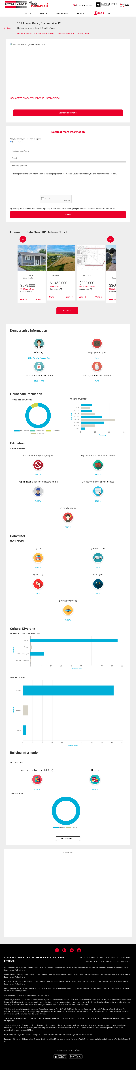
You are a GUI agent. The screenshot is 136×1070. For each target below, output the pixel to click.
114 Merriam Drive (27, 289)
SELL (42, 13)
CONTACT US (83, 957)
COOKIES (116, 962)
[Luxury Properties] (106, 5)
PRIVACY (108, 962)
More (79, 13)
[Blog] (125, 5)
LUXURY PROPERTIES (112, 957)
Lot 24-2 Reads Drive (87, 287)
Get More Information (68, 113)
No (13, 142)
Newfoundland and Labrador (88, 968)
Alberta (30, 968)
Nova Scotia (118, 968)
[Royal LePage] (26, 5)
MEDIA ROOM (93, 957)
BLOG (101, 957)
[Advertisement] (68, 895)
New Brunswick (71, 968)
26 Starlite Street (115, 289)
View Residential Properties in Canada (17, 995)
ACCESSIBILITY (125, 962)
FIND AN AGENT (62, 13)
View (38, 299)
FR (109, 13)
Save (22, 299)
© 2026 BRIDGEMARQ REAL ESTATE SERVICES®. (28, 957)
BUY (26, 13)
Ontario (17, 968)
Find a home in (9, 968)
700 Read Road (55, 287)
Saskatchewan (60, 968)
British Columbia (40, 968)
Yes (22, 142)
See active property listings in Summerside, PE (37, 98)
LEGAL (102, 962)
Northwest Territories (106, 968)
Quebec (24, 968)
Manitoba (50, 968)
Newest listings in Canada (40, 995)
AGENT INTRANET (92, 962)
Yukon (17, 970)
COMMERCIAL (125, 957)
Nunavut (24, 970)
